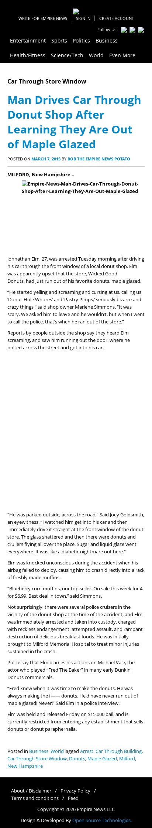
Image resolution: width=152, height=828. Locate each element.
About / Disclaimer (31, 791)
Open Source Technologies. (102, 820)
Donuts (77, 759)
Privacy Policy (75, 791)
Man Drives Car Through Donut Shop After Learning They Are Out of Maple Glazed (74, 122)
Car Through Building (119, 751)
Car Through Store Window (37, 759)
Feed (73, 798)
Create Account (116, 18)
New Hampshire (25, 766)
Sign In (83, 18)
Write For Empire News (42, 18)
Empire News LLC (96, 809)
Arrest (86, 751)
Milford (127, 759)
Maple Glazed (102, 759)
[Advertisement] (76, 431)
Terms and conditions (35, 798)
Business (38, 751)
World (57, 751)
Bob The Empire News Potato (99, 159)
